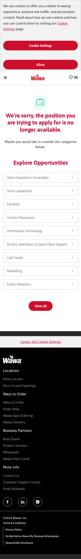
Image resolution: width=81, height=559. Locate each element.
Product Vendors (15, 446)
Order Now (11, 409)
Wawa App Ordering (18, 416)
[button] (41, 306)
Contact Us (11, 476)
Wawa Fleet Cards (16, 459)
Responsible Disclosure (19, 542)
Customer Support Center (22, 482)
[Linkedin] (22, 501)
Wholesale (11, 452)
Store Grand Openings (19, 386)
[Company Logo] (38, 77)
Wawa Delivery (14, 422)
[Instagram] (37, 501)
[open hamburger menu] (5, 77)
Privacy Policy (13, 529)
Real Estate (11, 439)
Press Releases (14, 489)
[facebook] (7, 501)
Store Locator (13, 379)
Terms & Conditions (14, 522)
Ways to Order (13, 402)
